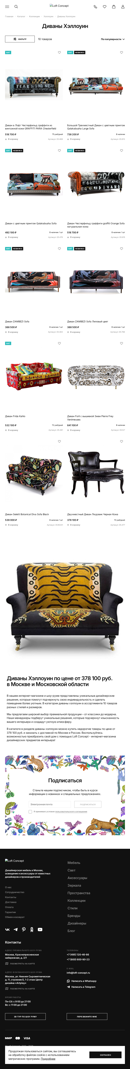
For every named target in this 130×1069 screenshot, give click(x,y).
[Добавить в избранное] (59, 52)
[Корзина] (114, 7)
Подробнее (48, 1058)
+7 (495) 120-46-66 (78, 954)
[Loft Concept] (65, 7)
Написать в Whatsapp (83, 980)
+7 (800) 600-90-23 (78, 959)
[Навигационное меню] (7, 6)
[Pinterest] (23, 929)
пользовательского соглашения (71, 811)
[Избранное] (105, 7)
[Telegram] (15, 929)
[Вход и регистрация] (123, 7)
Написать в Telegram (83, 986)
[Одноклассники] (31, 929)
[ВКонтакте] (7, 929)
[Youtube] (40, 929)
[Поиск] (16, 7)
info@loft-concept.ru (78, 972)
